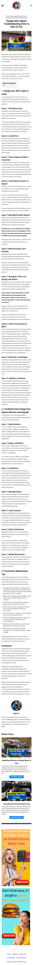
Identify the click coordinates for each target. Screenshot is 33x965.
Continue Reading (16, 777)
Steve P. (16, 713)
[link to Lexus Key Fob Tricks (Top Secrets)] (16, 791)
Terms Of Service (21, 957)
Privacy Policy (11, 957)
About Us (15, 954)
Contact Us (22, 954)
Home (9, 954)
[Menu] (2, 6)
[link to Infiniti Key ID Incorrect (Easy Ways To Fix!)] (16, 747)
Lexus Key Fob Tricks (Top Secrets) (16, 804)
